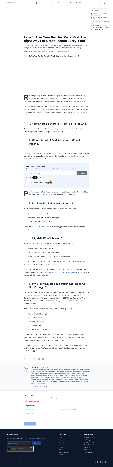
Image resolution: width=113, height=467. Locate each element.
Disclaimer (61, 462)
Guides (53, 3)
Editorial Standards (64, 452)
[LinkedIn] (100, 462)
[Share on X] (30, 358)
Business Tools (63, 3)
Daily (35, 177)
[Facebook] (98, 462)
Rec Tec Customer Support (40, 227)
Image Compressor (89, 445)
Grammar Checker (89, 437)
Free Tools (62, 442)
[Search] (101, 2)
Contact (61, 454)
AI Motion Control (89, 442)
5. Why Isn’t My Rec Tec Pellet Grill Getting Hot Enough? (100, 28)
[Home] (36, 2)
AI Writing (87, 440)
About (60, 449)
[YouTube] (102, 462)
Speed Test (87, 449)
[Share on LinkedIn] (38, 358)
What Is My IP (88, 452)
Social (41, 3)
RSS (72, 462)
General (66, 51)
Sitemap (68, 462)
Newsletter (79, 3)
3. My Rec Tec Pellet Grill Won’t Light (100, 22)
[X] (95, 462)
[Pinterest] (105, 462)
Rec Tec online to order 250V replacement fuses (63, 272)
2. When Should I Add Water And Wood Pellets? (99, 18)
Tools (47, 3)
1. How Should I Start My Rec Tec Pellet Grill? (99, 14)
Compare (61, 445)
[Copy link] (43, 358)
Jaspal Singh (28, 51)
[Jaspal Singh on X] (44, 386)
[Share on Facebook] (34, 358)
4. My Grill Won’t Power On (99, 25)
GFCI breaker (33, 252)
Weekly (41, 177)
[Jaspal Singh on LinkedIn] (46, 386)
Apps (71, 3)
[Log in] (104, 2)
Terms (55, 462)
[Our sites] (18, 3)
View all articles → (36, 386)
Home (60, 437)
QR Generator (88, 447)
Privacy (51, 462)
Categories (62, 440)
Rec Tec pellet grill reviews (46, 195)
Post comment (30, 424)
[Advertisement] (56, 21)
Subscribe (81, 173)
